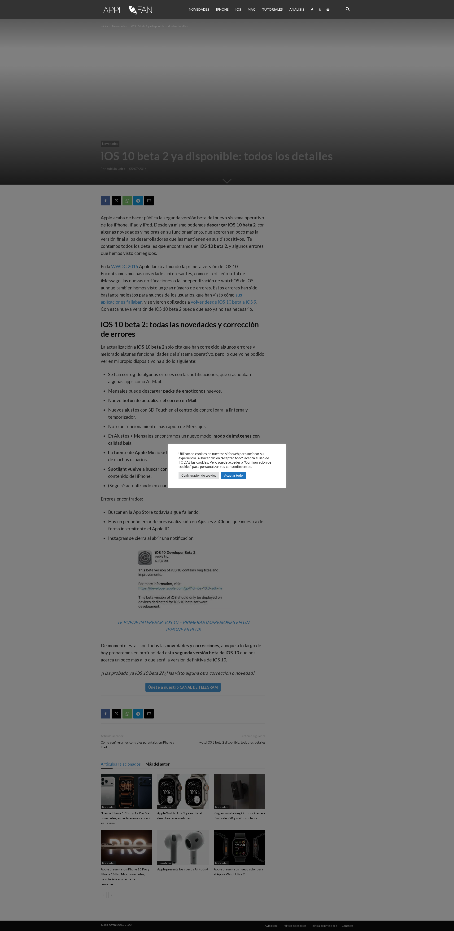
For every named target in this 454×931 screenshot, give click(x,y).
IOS (238, 9)
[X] (319, 9)
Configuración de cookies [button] (198, 475)
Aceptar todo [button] (233, 475)
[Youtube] (328, 9)
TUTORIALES (272, 9)
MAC (251, 9)
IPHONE (222, 9)
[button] (347, 9)
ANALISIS (296, 9)
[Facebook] (311, 9)
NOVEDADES (199, 9)
